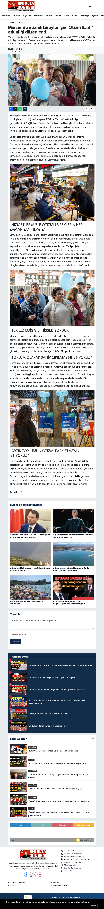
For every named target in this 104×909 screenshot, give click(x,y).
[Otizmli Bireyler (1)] (52, 192)
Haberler (12, 23)
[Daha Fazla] (25, 109)
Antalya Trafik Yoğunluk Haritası (77, 859)
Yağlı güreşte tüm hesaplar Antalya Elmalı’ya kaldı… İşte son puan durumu (59, 814)
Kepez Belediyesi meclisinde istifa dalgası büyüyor (56, 789)
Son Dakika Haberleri (72, 868)
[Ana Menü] (94, 6)
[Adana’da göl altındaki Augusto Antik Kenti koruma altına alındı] (73, 554)
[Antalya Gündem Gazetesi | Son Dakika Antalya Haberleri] (21, 6)
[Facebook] (26, 874)
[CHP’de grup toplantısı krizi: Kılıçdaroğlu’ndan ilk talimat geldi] (73, 587)
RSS (29, 897)
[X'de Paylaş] (15, 109)
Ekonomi (38, 16)
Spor (66, 16)
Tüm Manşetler (70, 865)
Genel (49, 16)
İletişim (56, 882)
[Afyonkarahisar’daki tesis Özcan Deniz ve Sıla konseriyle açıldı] (73, 521)
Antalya (6, 16)
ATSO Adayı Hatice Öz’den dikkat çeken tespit (54, 751)
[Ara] (90, 6)
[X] (31, 874)
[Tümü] (92, 739)
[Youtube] (40, 874)
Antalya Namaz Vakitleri (74, 857)
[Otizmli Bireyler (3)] (52, 298)
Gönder (15, 642)
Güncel (16, 16)
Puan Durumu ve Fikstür (73, 862)
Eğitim (95, 16)
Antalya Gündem (60, 885)
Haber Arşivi (69, 871)
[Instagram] (35, 874)
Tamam (93, 906)
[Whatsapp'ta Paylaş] (20, 109)
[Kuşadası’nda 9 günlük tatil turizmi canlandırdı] (30, 587)
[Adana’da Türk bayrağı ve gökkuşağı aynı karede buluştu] (30, 554)
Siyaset (27, 16)
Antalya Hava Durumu (73, 854)
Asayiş (58, 16)
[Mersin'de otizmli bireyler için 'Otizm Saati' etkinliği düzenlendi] (52, 80)
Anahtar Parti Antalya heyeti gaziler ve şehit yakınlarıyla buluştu (58, 776)
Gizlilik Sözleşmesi (18, 882)
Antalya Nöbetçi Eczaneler (75, 851)
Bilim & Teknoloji (80, 16)
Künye (13, 885)
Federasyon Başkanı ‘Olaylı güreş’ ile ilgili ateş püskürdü (58, 763)
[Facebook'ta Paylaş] (11, 109)
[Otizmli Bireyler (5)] (52, 418)
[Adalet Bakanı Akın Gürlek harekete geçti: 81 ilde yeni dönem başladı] (30, 521)
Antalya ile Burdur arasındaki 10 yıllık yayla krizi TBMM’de (59, 801)
